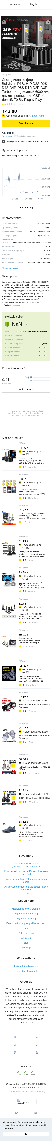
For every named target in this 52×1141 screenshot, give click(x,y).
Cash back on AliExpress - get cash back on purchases (26, 865)
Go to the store (26, 123)
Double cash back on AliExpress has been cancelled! (26, 872)
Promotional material (26, 971)
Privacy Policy (37, 1091)
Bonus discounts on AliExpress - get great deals (26, 880)
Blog (26, 943)
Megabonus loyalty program (26, 909)
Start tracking (26, 207)
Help (26, 928)
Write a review (26, 389)
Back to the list (4, 22)
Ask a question (26, 933)
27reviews (7, 136)
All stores (26, 938)
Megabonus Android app (26, 913)
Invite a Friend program (26, 966)
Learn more (38, 116)
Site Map (26, 947)
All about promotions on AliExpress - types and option (26, 888)
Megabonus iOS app (26, 918)
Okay (26, 1134)
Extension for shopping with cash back (26, 923)
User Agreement (15, 1091)
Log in (33, 4)
